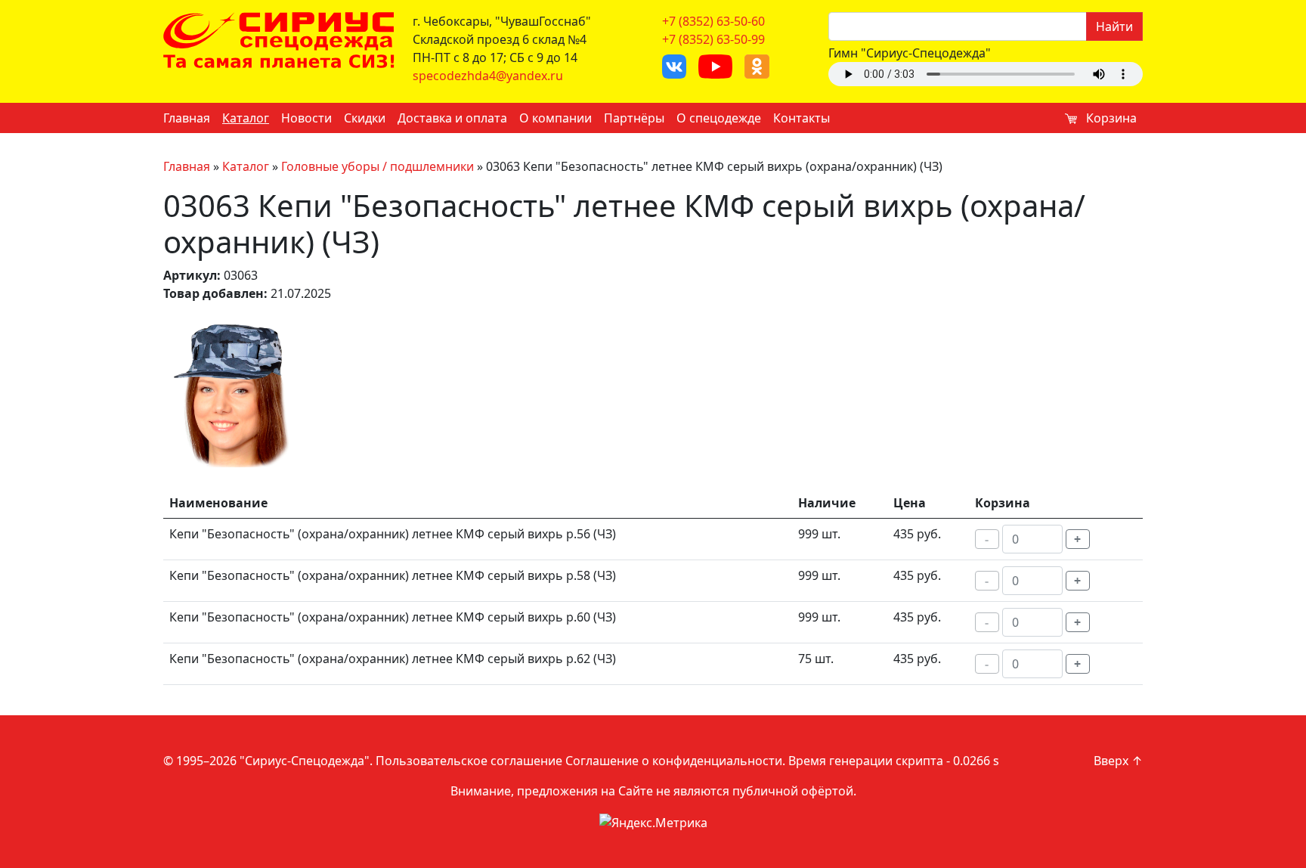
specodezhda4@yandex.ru (488, 75)
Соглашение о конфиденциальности (673, 760)
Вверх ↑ (1118, 760)
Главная (186, 118)
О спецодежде (718, 118)
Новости (306, 118)
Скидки (364, 118)
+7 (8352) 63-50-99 (713, 39)
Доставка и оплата (452, 118)
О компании (555, 118)
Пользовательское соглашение (469, 760)
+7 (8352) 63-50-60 (713, 21)
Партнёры (634, 118)
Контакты (801, 118)
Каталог (245, 118)
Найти (1114, 26)
